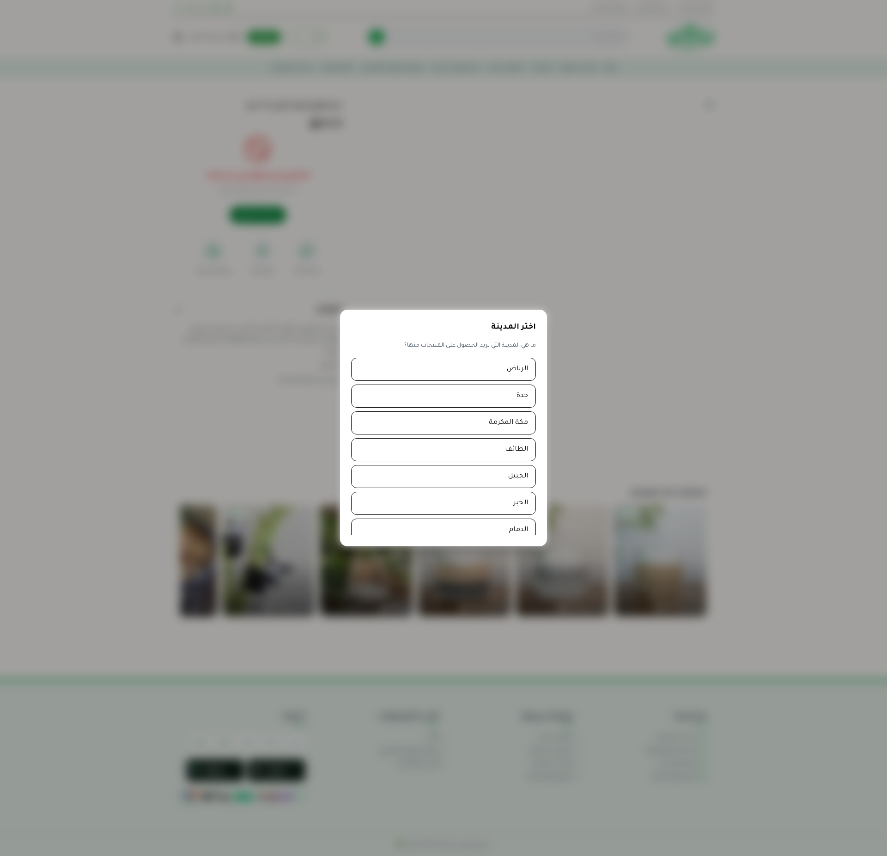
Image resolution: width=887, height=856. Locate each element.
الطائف (516, 449)
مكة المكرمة (508, 423)
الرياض (517, 369)
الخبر (520, 503)
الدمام (518, 530)
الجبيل (518, 476)
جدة (522, 396)
